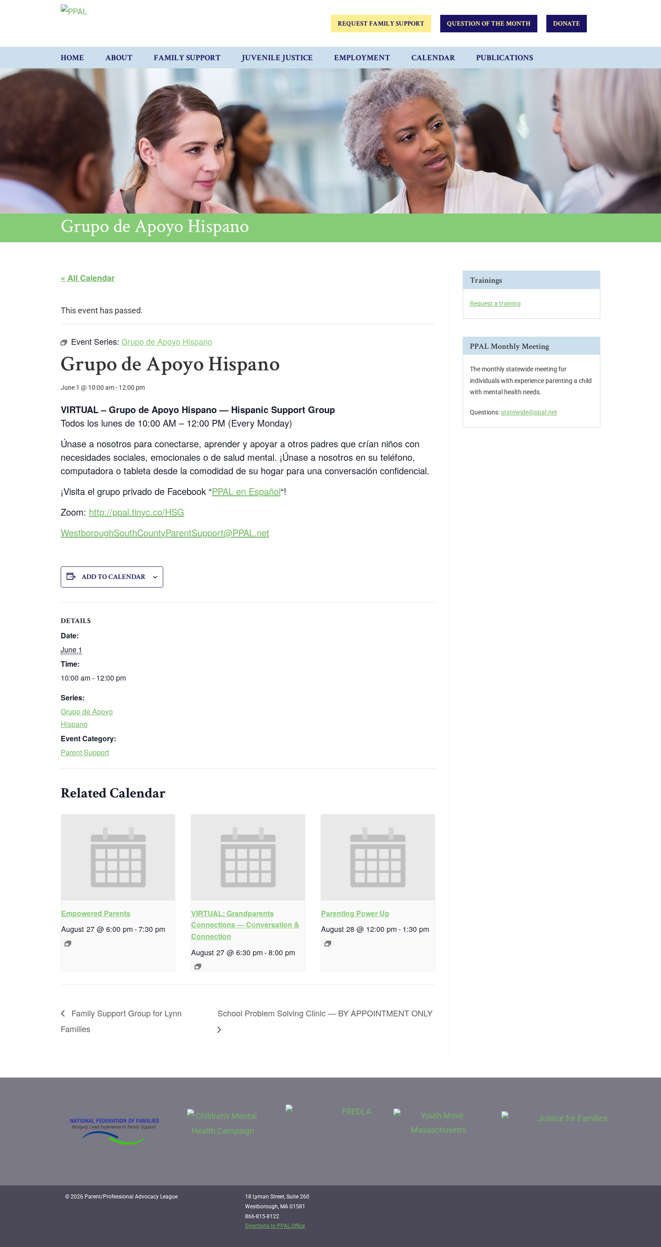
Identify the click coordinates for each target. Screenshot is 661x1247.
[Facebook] (551, 1200)
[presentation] (118, 857)
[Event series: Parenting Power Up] (328, 943)
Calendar (433, 58)
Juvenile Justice (277, 58)
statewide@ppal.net (529, 412)
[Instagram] (569, 1200)
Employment (362, 58)
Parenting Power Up (355, 913)
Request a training (495, 303)
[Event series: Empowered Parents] (68, 943)
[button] (591, 57)
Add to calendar (113, 577)
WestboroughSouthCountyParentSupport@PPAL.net (165, 532)
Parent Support (85, 752)
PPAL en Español (246, 491)
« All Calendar (88, 278)
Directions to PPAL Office (275, 1226)
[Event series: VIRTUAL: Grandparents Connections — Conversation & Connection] (198, 966)
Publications (504, 58)
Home (72, 58)
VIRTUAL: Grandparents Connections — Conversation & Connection (245, 925)
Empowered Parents (95, 913)
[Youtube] (588, 1200)
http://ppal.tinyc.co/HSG (136, 511)
